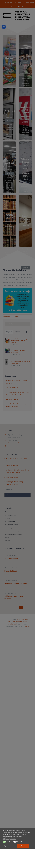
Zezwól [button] (23, 846)
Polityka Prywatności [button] (9, 839)
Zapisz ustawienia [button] (9, 846)
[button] (4, 842)
